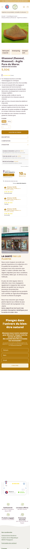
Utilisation (15, 145)
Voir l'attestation (8, 175)
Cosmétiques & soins (12, 16)
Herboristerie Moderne (9, 67)
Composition (15, 141)
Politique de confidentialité (16, 345)
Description (15, 137)
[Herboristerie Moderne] (15, 6)
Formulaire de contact (9, 543)
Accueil (3, 16)
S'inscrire (15, 365)
